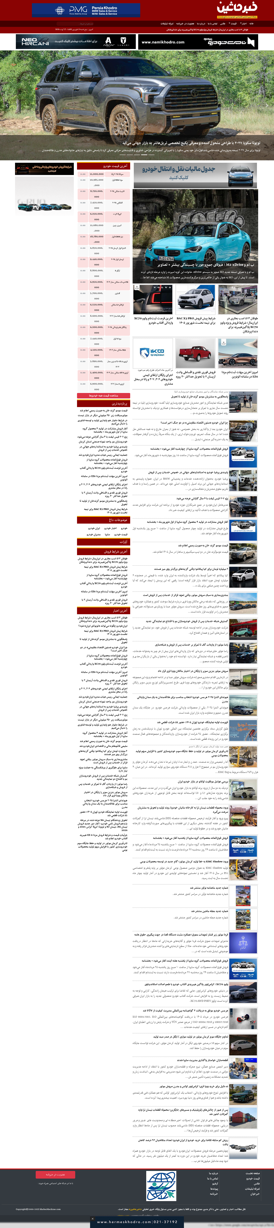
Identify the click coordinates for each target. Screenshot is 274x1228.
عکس (222, 23)
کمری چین (117, 225)
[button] (7, 105)
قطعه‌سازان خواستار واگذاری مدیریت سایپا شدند (202, 1060)
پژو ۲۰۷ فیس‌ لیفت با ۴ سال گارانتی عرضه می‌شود (202, 498)
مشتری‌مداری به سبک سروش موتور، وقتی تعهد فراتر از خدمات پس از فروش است (185, 595)
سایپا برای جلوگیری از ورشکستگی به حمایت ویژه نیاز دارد (103, 769)
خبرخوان (255, 1194)
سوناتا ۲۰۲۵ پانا (117, 174)
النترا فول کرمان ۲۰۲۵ (117, 248)
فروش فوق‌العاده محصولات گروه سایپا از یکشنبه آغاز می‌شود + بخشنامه (190, 838)
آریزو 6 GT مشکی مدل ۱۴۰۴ (117, 373)
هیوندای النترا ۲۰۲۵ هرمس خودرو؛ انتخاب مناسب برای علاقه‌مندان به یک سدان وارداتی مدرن (182, 699)
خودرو (124, 528)
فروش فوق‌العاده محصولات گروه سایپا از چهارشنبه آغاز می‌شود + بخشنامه (189, 449)
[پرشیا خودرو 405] (86, 10)
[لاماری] (76, 41)
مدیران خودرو (93, 534)
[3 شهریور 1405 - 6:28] (195, 353)
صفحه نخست (253, 1173)
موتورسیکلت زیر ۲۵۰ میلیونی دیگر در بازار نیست (102, 415)
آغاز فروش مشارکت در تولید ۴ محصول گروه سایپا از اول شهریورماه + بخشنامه (187, 522)
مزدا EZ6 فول (117, 180)
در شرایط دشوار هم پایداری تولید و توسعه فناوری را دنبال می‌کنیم (102, 422)
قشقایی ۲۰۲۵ (117, 203)
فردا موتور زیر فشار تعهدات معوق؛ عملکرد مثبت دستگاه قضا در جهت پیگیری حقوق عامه (181, 934)
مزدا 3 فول (117, 339)
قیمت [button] (233, 23)
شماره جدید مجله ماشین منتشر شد (209, 911)
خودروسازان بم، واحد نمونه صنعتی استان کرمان (103, 442)
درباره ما (201, 23)
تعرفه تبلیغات (252, 1189)
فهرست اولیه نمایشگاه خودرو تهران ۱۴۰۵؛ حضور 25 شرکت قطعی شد (192, 722)
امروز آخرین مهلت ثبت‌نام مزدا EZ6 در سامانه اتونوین (240, 374)
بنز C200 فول (117, 236)
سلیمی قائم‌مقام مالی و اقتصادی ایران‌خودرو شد (103, 746)
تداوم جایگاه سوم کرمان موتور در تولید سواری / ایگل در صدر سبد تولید (190, 1037)
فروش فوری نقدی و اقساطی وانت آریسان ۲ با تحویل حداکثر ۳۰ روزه (195, 374)
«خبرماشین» (135, 1209)
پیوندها (214, 1189)
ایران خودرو (94, 528)
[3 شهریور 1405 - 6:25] (153, 353)
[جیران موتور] (44, 196)
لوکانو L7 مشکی (117, 305)
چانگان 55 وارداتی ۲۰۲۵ (117, 327)
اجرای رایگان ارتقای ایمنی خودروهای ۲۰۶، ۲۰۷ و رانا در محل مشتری (153, 379)
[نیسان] (198, 41)
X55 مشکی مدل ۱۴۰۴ (117, 350)
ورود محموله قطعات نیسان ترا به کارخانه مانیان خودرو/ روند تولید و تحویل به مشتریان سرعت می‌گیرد (183, 809)
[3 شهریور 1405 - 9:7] (238, 353)
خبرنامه (214, 1194)
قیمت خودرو (120, 534)
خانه (251, 23)
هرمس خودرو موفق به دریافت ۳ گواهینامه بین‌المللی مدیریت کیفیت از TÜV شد (185, 1010)
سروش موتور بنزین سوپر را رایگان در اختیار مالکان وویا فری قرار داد (193, 671)
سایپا (107, 534)
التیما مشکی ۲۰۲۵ (117, 191)
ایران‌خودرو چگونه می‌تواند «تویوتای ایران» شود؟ (102, 626)
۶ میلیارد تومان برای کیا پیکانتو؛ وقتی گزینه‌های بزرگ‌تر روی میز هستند (191, 569)
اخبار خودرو (110, 528)
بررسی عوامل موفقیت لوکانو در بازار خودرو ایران (203, 781)
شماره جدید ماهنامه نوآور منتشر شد (209, 888)
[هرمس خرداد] (137, 1221)
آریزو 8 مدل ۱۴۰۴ (117, 384)
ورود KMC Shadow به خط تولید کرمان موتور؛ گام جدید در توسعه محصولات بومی (184, 861)
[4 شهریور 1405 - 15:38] (195, 299)
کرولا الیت (117, 214)
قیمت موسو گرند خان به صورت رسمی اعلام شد (203, 545)
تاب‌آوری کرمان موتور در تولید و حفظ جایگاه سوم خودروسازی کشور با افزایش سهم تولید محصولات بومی (182, 753)
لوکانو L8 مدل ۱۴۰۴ (117, 316)
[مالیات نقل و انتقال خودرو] (195, 175)
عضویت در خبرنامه (185, 23)
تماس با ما (212, 23)
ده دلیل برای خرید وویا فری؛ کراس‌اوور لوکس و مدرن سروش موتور (193, 1086)
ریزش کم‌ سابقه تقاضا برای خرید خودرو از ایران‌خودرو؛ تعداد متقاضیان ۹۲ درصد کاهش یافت (183, 1142)
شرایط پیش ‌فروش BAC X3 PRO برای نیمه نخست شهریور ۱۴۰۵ (196, 320)
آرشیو (215, 1183)
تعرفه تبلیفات (167, 23)
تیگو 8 (117, 270)
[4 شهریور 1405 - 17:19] (238, 299)
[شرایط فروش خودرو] (44, 168)
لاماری (117, 293)
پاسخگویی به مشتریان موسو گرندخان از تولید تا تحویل (199, 396)
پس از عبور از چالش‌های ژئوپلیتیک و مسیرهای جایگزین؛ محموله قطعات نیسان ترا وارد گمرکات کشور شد (183, 1112)
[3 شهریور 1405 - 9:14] (153, 299)
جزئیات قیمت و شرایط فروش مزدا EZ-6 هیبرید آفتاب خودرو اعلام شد (103, 837)
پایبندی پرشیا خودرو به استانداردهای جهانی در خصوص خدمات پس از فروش (188, 472)
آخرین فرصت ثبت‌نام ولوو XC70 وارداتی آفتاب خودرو (153, 320)
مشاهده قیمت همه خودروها (103, 395)
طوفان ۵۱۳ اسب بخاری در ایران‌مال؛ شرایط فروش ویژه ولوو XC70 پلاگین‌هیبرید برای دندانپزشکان (207, 30)
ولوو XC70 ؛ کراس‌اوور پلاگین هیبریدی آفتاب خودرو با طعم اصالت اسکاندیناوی (186, 984)
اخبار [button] (244, 23)
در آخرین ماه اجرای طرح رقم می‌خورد (155, 370)
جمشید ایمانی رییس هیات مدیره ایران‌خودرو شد (103, 455)
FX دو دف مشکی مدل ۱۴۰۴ (117, 282)
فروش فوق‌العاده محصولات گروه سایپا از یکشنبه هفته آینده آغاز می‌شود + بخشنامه (185, 961)
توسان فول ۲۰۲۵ (117, 259)
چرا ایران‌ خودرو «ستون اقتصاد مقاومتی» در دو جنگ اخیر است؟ (194, 423)
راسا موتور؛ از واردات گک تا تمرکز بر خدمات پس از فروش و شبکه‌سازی (191, 645)
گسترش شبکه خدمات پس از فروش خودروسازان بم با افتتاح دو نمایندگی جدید (187, 621)
